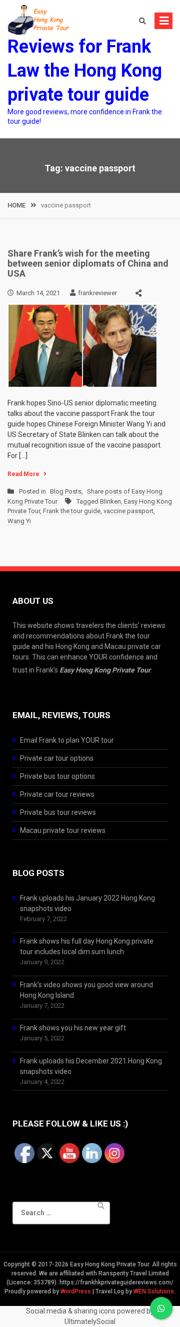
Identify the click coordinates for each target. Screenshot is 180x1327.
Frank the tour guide (71, 511)
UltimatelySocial (90, 1321)
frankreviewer (97, 293)
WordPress (75, 1291)
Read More (24, 474)
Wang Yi (19, 521)
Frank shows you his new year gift (73, 1028)
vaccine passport (129, 511)
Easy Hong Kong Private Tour (105, 670)
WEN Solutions (154, 1291)
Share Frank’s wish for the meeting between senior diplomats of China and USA (88, 263)
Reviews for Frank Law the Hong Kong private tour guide (85, 70)
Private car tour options (57, 758)
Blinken (110, 501)
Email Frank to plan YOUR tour (67, 740)
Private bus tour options (57, 776)
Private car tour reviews (57, 794)
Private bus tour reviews (58, 812)
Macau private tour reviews (63, 830)
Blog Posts (66, 491)
